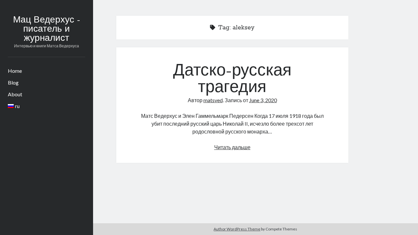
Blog (13, 82)
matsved (213, 100)
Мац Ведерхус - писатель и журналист (46, 29)
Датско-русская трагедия (232, 79)
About (15, 94)
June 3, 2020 (263, 100)
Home (15, 71)
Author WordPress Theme (237, 229)
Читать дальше (232, 147)
